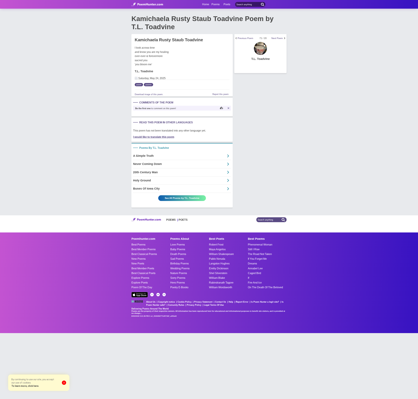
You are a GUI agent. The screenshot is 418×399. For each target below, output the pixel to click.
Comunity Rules (176, 305)
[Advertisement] (49, 365)
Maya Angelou (217, 249)
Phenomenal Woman (260, 244)
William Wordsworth (220, 287)
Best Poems (138, 244)
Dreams (252, 263)
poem (138, 85)
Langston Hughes (219, 263)
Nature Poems (178, 273)
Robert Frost (216, 244)
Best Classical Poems (144, 254)
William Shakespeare (221, 254)
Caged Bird (254, 273)
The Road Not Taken (260, 254)
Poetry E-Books (179, 287)
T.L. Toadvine (144, 71)
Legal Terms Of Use (214, 305)
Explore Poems (140, 277)
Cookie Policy (184, 302)
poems (148, 85)
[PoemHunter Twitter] (158, 294)
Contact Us (220, 302)
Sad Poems (177, 258)
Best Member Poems (143, 249)
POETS (183, 219)
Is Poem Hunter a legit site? (265, 302)
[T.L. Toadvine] (260, 48)
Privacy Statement (203, 302)
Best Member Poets (142, 268)
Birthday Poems (179, 263)
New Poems (138, 258)
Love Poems (177, 244)
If (248, 277)
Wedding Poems (180, 268)
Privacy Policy (194, 305)
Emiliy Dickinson (218, 268)
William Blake (217, 277)
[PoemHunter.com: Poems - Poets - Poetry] (147, 4)
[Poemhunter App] (139, 294)
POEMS (171, 219)
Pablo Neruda (217, 258)
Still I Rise (254, 249)
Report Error (242, 302)
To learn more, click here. (25, 386)
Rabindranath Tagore (221, 282)
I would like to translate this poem (153, 137)
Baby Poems (177, 249)
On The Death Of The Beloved (265, 287)
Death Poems (178, 254)
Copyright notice (166, 302)
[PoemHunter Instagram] (164, 294)
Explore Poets (139, 282)
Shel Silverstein (218, 273)
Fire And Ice (255, 282)
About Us (150, 302)
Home (205, 4)
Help (231, 302)
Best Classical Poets (143, 273)
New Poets (137, 263)
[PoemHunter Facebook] (152, 294)
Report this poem (220, 94)
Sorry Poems (177, 277)
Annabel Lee (255, 268)
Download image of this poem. (149, 94)
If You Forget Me (257, 258)
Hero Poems (177, 282)
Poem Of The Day (141, 287)
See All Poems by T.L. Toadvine (182, 198)
